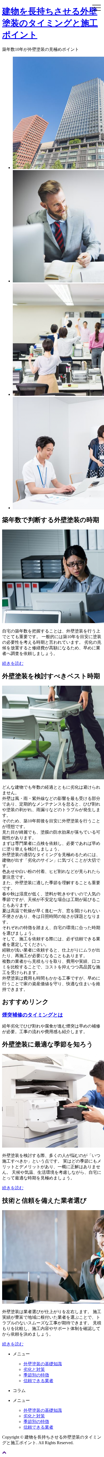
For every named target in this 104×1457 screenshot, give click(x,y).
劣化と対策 (34, 1369)
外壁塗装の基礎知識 (42, 1364)
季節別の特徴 (36, 1375)
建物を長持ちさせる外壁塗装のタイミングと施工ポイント (50, 23)
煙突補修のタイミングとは (32, 1015)
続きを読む (12, 663)
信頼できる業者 (38, 1380)
